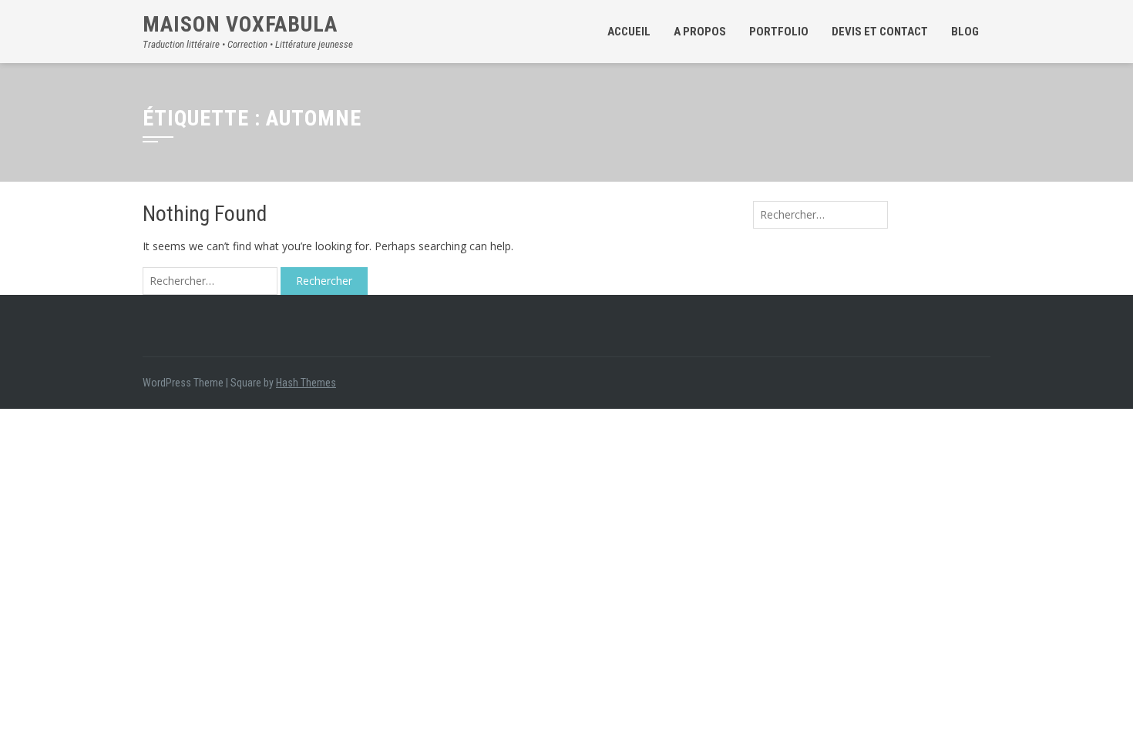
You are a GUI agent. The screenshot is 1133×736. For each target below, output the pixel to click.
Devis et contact (880, 31)
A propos (700, 31)
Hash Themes (306, 382)
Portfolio (779, 31)
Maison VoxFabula (240, 24)
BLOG (965, 31)
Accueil (629, 31)
